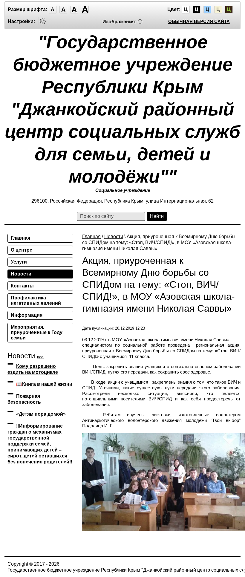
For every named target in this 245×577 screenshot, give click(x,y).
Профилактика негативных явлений (36, 300)
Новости (113, 236)
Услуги (19, 261)
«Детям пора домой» (41, 414)
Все (40, 356)
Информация (26, 315)
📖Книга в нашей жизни (44, 384)
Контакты (22, 285)
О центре (21, 249)
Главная (91, 236)
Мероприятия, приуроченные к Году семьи (36, 332)
